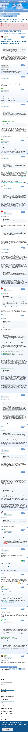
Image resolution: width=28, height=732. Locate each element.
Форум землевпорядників (14, 5)
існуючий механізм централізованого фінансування (12, 182)
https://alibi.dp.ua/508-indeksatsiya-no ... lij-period (11, 652)
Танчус (2, 88)
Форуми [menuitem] (3, 11)
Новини (3, 684)
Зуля (5, 619)
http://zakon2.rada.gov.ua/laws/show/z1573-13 (10, 601)
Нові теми (4, 689)
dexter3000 (6, 36)
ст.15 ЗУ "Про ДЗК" (22, 176)
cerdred (2, 75)
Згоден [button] (7, 729)
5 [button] (16, 33)
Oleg (4, 529)
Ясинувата (3, 573)
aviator (2, 314)
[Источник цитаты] (3, 49)
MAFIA (2, 155)
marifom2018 (3, 608)
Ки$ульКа (5, 655)
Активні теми (4, 691)
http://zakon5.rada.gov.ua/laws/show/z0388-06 (10, 605)
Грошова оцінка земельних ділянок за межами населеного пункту (13, 20)
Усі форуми (4, 686)
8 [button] (21, 33)
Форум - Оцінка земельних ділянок (8, 694)
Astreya (2, 103)
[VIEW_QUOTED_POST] (8, 566)
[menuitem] (5, 1)
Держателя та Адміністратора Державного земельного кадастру (14, 171)
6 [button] (18, 33)
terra (4, 185)
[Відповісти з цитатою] (24, 37)
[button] (10, 33)
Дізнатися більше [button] (17, 726)
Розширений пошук (6, 702)
